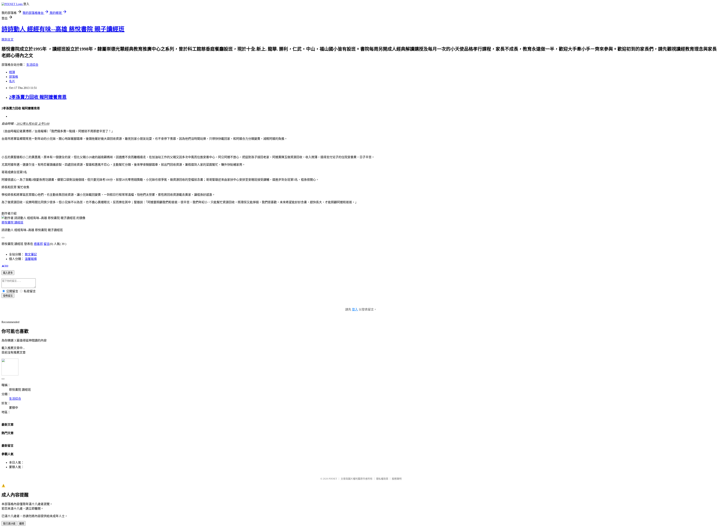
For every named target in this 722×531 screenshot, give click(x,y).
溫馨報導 (31, 259)
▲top (5, 265)
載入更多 (8, 272)
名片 (12, 81)
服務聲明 (397, 478)
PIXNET (333, 478)
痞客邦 (38, 243)
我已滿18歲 (9, 523)
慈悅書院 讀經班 (12, 222)
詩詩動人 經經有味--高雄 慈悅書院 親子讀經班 (63, 29)
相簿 (12, 72)
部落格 (13, 76)
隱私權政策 (382, 478)
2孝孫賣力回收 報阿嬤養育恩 (38, 97)
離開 (21, 523)
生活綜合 (32, 64)
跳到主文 (8, 39)
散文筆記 (31, 254)
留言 (47, 243)
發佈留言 (8, 295)
